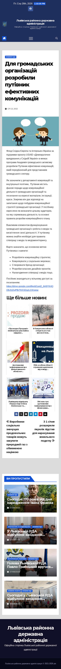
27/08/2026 (15, 508)
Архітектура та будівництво (19, 527)
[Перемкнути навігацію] (31, 38)
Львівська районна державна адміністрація (35, 22)
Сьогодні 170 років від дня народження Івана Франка (30, 501)
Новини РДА (12, 495)
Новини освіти (14, 591)
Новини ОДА (10, 57)
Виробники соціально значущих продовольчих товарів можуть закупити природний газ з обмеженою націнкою (16, 437)
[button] (56, 38)
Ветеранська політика (17, 559)
